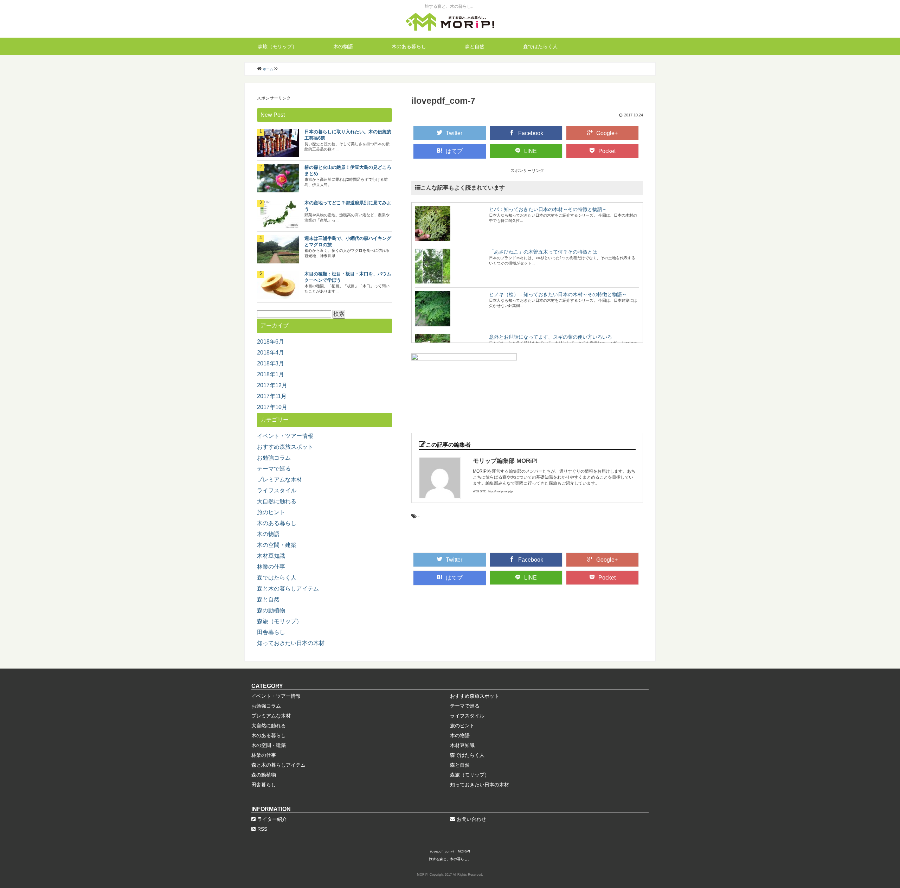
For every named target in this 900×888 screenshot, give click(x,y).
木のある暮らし (409, 46)
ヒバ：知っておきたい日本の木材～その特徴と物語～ (548, 209)
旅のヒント (271, 512)
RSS (262, 829)
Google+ (607, 133)
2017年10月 (272, 407)
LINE (530, 151)
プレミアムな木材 (279, 480)
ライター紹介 (272, 819)
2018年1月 (270, 374)
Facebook (530, 133)
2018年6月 (270, 342)
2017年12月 (272, 385)
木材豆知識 (271, 556)
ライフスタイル (276, 490)
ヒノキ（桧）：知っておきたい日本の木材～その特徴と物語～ (558, 294)
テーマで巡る (274, 469)
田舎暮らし (271, 632)
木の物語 (343, 46)
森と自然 (474, 46)
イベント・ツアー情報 (285, 436)
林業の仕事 (271, 567)
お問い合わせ (471, 819)
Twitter (454, 133)
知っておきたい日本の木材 (290, 643)
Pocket (607, 151)
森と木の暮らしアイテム (288, 589)
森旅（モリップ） (277, 46)
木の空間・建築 (276, 545)
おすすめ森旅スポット (285, 447)
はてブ (454, 151)
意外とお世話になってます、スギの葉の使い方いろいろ (550, 337)
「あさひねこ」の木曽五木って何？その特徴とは (543, 252)
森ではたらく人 (540, 46)
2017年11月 (272, 396)
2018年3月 (270, 363)
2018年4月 (270, 353)
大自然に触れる (276, 501)
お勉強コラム (274, 458)
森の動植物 (271, 610)
